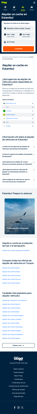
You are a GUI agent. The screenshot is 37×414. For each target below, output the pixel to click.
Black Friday (18, 376)
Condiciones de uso (18, 383)
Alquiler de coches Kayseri (11, 283)
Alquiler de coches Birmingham (12, 315)
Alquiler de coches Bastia (10, 312)
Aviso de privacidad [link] (18, 393)
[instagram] (18, 407)
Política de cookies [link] (18, 389)
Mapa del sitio (18, 396)
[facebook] (15, 407)
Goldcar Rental (10, 114)
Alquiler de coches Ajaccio (11, 304)
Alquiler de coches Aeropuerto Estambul (16, 250)
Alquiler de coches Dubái (10, 323)
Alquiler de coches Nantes (11, 338)
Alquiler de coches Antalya (11, 275)
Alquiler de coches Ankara (11, 272)
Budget (8, 126)
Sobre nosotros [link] (18, 369)
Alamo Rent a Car (11, 103)
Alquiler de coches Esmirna (11, 279)
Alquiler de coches (7, 57)
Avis (7, 107)
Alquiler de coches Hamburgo (12, 327)
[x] (22, 407)
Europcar (9, 111)
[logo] (4, 2)
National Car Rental (12, 118)
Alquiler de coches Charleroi (11, 319)
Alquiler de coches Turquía (20, 57)
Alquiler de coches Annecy (11, 308)
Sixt (7, 122)
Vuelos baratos (19, 372)
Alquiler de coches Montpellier (12, 334)
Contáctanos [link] (18, 379)
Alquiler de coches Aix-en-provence (14, 300)
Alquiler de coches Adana (11, 268)
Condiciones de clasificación (18, 386)
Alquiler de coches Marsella (11, 331)
